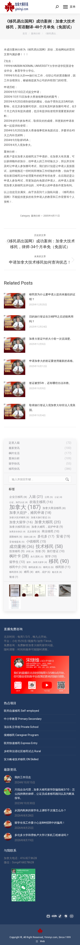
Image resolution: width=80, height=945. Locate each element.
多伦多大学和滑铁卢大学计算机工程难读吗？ (42, 835)
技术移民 (49, 546)
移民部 (62, 567)
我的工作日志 (23, 777)
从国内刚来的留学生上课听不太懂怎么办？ (40, 810)
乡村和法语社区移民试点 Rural (22, 751)
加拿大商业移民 (54, 508)
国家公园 (30, 537)
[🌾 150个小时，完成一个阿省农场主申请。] (15, 591)
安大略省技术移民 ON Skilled (21, 759)
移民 (59, 561)
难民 (28, 571)
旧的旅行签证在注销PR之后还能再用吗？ (51, 319)
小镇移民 (36, 541)
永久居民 (36, 556)
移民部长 (15, 571)
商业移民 (50, 531)
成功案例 (21, 546)
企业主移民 (18, 496)
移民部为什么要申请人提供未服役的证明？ (52, 297)
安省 (63, 536)
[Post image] (14, 300)
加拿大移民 (48, 522)
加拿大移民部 (19, 526)
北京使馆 (33, 531)
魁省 (13, 576)
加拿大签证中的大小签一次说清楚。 (51, 338)
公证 (58, 497)
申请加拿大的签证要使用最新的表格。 (52, 360)
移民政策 (35, 567)
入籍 (36, 497)
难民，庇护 (42, 571)
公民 (49, 497)
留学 (51, 556)
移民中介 (18, 567)
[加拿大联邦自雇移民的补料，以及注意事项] (15, 603)
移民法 (48, 567)
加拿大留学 (21, 522)
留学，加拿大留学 (37, 562)
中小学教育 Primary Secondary (23, 718)
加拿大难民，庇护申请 (47, 526)
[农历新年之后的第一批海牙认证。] (27, 591)
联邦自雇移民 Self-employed (21, 710)
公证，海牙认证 (18, 502)
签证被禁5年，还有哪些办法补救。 (50, 383)
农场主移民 (41, 502)
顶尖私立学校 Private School (21, 726)
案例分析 (35, 215)
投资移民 (16, 551)
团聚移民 (15, 536)
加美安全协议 (17, 531)
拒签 (40, 551)
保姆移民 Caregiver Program (21, 735)
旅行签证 (55, 551)
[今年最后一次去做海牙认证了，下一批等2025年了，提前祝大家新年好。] (40, 591)
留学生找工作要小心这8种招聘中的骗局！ (40, 822)
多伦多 (45, 536)
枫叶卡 (19, 556)
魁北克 (57, 572)
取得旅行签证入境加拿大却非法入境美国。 (52, 408)
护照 (30, 551)
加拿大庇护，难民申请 (30, 513)
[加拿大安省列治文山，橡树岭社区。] (65, 591)
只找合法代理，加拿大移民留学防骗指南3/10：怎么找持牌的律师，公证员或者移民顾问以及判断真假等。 (45, 794)
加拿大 (25, 507)
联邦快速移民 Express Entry (20, 743)
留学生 (17, 562)
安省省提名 (16, 541)
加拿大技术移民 (19, 517)
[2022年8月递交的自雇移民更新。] (52, 591)
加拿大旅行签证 (41, 517)
